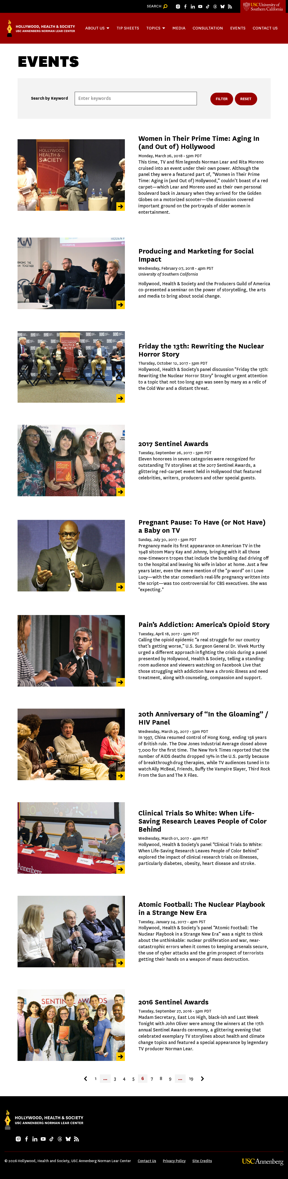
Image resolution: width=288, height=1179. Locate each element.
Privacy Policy (174, 1161)
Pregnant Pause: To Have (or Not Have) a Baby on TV (202, 526)
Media (178, 28)
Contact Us (265, 28)
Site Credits (202, 1161)
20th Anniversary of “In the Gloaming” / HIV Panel (203, 718)
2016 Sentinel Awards (173, 1002)
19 (191, 1079)
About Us (95, 28)
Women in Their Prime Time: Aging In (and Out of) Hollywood (198, 142)
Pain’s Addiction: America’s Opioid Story (204, 624)
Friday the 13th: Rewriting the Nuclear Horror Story (201, 350)
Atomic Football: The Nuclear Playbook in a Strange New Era (201, 908)
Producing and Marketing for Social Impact (196, 255)
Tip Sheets (128, 28)
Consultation (208, 28)
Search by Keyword (49, 98)
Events (237, 28)
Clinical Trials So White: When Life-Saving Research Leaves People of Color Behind (202, 821)
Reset (246, 98)
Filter (222, 98)
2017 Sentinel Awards (173, 443)
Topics (153, 28)
